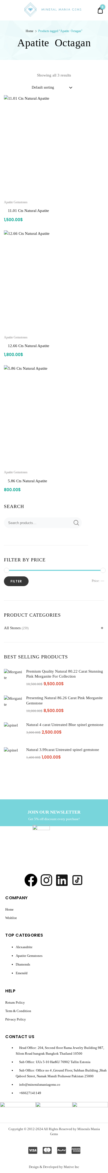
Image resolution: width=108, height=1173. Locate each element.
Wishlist (11, 918)
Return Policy (15, 1002)
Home (29, 31)
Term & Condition (18, 1011)
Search (76, 522)
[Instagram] (46, 880)
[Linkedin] (61, 880)
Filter (16, 581)
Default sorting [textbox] (43, 87)
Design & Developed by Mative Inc (54, 1167)
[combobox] (51, 87)
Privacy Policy (15, 1019)
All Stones (12, 628)
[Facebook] (30, 880)
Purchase (54, 502)
